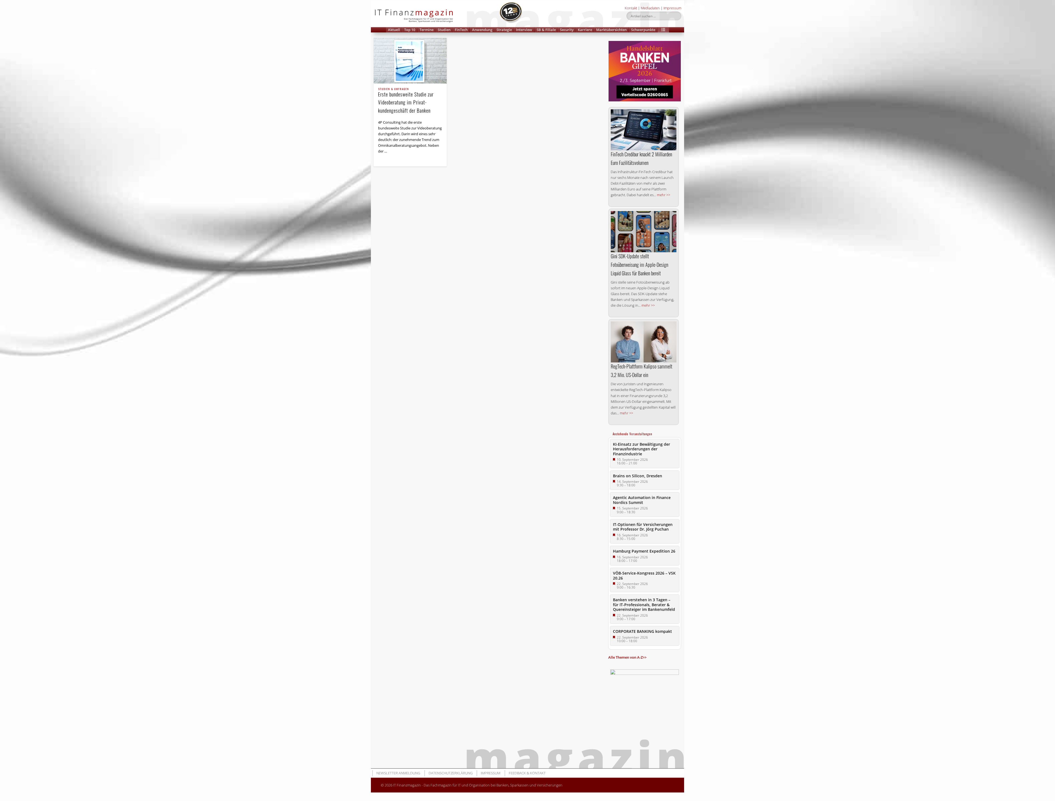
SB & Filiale (546, 29)
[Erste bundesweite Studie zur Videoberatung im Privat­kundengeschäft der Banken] (410, 61)
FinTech (461, 29)
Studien (444, 29)
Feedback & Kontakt (527, 772)
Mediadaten (650, 7)
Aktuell (394, 29)
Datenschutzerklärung (451, 772)
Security (567, 29)
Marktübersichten (611, 29)
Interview (524, 29)
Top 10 (409, 29)
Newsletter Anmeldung (398, 772)
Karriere (585, 29)
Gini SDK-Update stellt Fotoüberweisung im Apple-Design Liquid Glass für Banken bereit (639, 265)
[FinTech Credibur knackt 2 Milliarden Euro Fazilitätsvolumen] (643, 129)
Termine (427, 29)
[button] (663, 29)
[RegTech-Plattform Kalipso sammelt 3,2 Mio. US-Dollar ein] (643, 341)
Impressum (672, 7)
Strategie (504, 29)
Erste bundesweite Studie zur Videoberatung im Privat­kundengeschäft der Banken (406, 101)
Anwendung (482, 29)
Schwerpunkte (643, 29)
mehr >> (663, 194)
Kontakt (631, 7)
